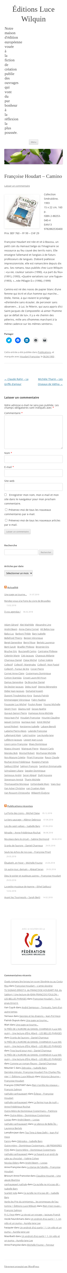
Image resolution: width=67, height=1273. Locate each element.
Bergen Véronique (33, 638)
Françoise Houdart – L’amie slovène (34, 985)
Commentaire (13, 413)
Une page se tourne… (15, 594)
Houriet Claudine (51, 717)
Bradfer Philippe (25, 646)
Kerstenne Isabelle (29, 726)
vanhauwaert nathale (15, 1184)
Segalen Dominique (35, 770)
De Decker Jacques (14, 686)
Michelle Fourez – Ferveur (40, 1244)
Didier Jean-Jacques (14, 691)
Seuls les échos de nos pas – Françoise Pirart (27, 852)
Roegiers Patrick (40, 761)
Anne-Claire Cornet (29, 629)
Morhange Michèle (46, 753)
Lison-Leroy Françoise (16, 744)
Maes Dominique (38, 744)
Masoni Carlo (47, 748)
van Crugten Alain (35, 788)
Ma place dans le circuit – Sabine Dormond (26, 839)
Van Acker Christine (14, 788)
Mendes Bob (11, 753)
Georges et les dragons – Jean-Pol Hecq (39, 1016)
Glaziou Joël (24, 708)
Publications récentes (20, 806)
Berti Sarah (10, 646)
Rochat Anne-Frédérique (17, 761)
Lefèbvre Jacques (13, 739)
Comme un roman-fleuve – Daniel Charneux (33, 1063)
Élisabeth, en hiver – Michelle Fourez (23, 862)
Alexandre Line (43, 624)
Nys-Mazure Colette (14, 757)
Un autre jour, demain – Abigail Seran (23, 869)
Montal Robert (27, 753)
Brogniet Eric (42, 646)
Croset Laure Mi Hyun (34, 677)
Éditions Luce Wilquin (33, 14)
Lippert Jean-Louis (33, 739)
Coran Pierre (37, 668)
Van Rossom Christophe (17, 792)
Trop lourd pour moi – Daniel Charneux (30, 1050)
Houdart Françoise (30, 356)
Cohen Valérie (45, 660)
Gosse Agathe (39, 708)
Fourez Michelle (52, 704)
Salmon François (29, 766)
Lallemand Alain (12, 735)
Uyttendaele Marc (39, 784)
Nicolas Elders (11, 1162)
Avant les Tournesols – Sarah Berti (22, 897)
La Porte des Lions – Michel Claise (22, 813)
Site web (9, 481)
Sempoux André (12, 775)
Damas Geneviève (13, 682)
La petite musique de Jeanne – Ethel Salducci (27, 886)
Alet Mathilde (27, 624)
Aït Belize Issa (47, 629)
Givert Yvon (10, 708)
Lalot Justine (29, 735)
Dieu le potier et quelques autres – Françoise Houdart (32, 875)
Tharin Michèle (32, 779)
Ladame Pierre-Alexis (15, 731)
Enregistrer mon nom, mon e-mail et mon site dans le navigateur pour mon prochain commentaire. (31, 499)
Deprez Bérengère (47, 686)
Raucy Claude (52, 757)
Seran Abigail (29, 775)
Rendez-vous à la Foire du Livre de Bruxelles (27, 601)
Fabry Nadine (38, 699)
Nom (8, 453)
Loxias (7, 1119)
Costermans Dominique (38, 673)
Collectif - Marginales (25, 664)
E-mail (9, 467)
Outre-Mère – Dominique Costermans (30, 1115)
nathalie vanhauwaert (16, 1093)
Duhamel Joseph (34, 691)
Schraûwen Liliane (13, 770)
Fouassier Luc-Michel (15, 704)
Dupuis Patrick (41, 695)
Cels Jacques (27, 655)
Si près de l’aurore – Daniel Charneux (23, 845)
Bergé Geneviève (13, 642)
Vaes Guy (56, 784)
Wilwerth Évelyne (40, 792)
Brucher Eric (10, 651)
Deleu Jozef (31, 686)
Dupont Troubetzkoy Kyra (18, 695)
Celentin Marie (12, 655)
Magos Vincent (12, 748)
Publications (44, 352)
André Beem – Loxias (28, 1119)
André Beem (10, 629)
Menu (33, 142)
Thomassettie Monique (16, 784)
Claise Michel (30, 660)
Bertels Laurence (45, 642)
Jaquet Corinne (12, 722)
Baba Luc (9, 633)
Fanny (7, 1141)
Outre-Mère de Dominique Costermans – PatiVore (30, 1111)
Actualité (12, 587)
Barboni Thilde (23, 633)
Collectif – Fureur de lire (16, 668)
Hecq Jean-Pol (11, 717)
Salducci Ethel (11, 766)
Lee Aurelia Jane (45, 735)
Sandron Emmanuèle (50, 766)
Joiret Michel (43, 722)
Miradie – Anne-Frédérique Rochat (22, 832)
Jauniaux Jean (28, 722)
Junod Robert (11, 726)
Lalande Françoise (37, 731)
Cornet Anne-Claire (14, 673)
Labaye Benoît (48, 726)
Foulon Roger (35, 704)
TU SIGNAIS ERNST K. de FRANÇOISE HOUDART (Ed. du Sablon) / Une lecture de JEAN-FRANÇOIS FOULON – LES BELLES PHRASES (33, 994)
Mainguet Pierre (29, 748)
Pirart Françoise (35, 757)
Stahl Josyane (45, 775)
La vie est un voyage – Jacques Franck (40, 1214)
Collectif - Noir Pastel (48, 664)
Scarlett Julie (10, 1193)
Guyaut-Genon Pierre (15, 713)
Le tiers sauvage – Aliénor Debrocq (22, 819)
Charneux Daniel (13, 660)
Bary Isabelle (39, 633)
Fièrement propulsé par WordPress (21, 1266)
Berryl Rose (29, 642)
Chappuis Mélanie (44, 655)
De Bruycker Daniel (35, 682)
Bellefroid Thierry (13, 638)
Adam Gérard (11, 624)
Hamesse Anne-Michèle (40, 713)
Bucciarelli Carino (27, 651)
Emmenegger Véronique (17, 699)
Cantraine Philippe (47, 651)
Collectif (8, 664)
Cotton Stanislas (13, 677)
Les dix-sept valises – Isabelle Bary (22, 826)
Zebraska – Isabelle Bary (34, 1067)
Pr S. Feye (9, 1214)
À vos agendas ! (12, 611)
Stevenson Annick (13, 779)
